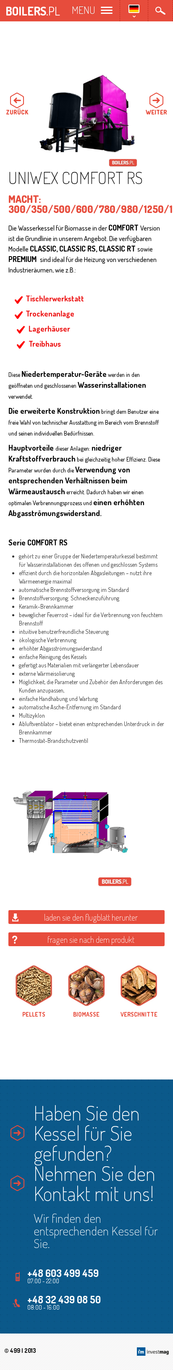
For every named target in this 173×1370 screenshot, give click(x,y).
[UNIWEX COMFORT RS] (86, 116)
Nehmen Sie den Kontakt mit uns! (94, 1183)
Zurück (17, 112)
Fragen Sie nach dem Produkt (90, 939)
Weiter (156, 112)
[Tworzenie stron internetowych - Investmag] (153, 1350)
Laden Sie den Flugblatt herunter (91, 917)
